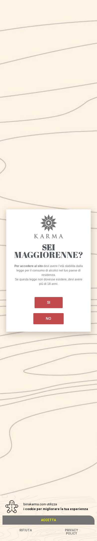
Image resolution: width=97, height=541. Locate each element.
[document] (48, 270)
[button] (48, 520)
